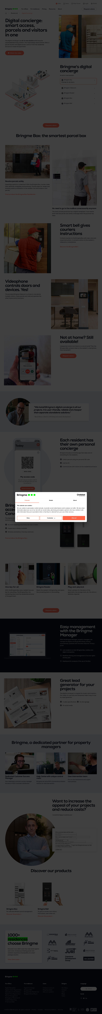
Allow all (74, 518)
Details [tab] (51, 500)
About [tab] (75, 500)
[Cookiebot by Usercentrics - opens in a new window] (78, 495)
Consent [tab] (27, 500)
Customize (50, 518)
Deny (28, 518)
